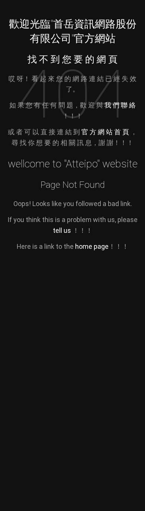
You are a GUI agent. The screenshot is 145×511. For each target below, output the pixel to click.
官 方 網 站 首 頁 (105, 132)
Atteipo (81, 164)
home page (92, 246)
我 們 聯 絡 (120, 105)
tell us (62, 230)
